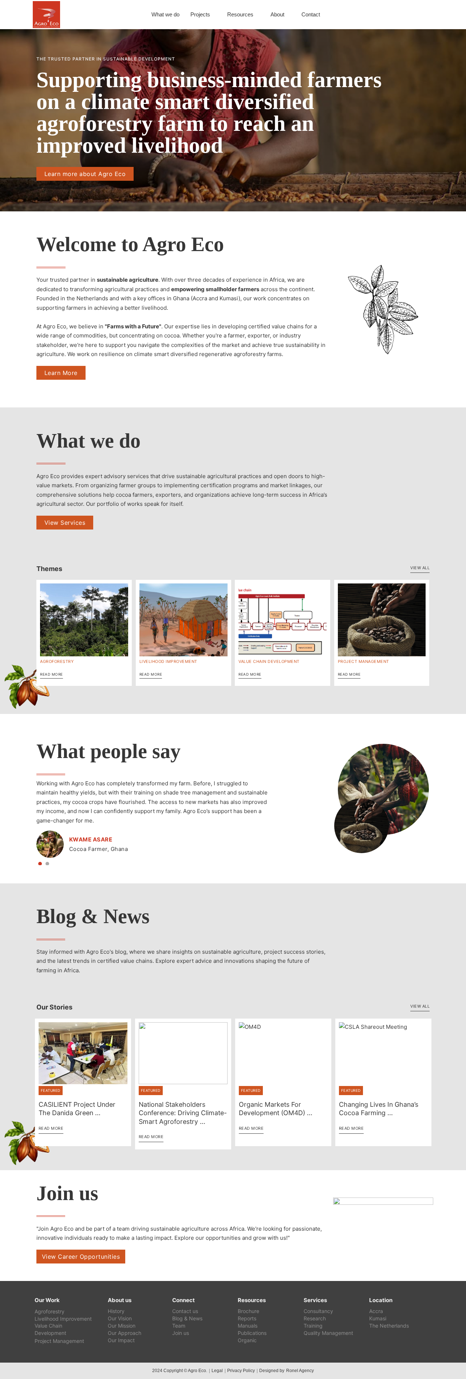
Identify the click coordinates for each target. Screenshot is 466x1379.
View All (420, 567)
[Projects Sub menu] (214, 14)
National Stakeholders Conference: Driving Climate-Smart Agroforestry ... (183, 1113)
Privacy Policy (241, 1370)
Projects (200, 14)
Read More (51, 674)
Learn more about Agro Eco (85, 173)
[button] (40, 864)
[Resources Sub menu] (257, 14)
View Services (65, 522)
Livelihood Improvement (168, 661)
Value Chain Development (269, 661)
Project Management (363, 661)
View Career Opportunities (81, 1256)
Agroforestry (57, 661)
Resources (240, 14)
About (277, 14)
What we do (165, 14)
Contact (310, 14)
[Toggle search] (422, 14)
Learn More (61, 372)
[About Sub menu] (288, 14)
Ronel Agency (300, 1370)
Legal (217, 1370)
